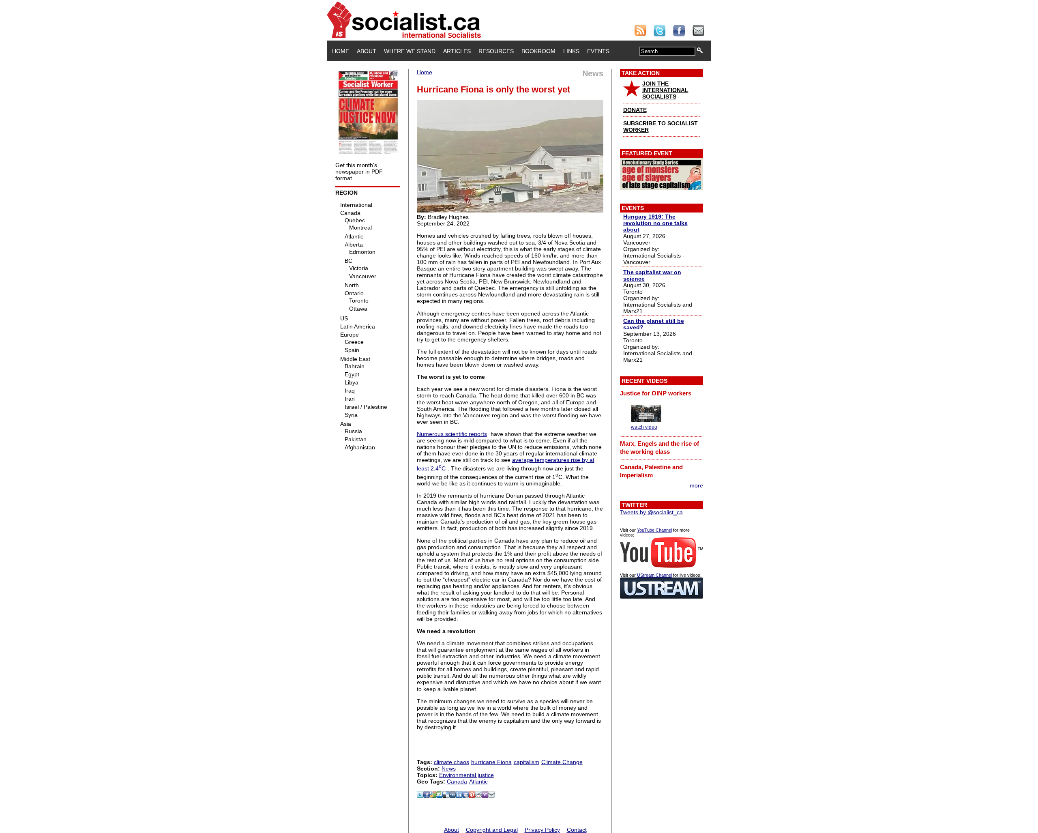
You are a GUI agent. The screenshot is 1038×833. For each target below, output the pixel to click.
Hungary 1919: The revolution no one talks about (655, 223)
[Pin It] (472, 795)
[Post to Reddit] (478, 795)
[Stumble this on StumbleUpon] (439, 795)
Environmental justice (466, 775)
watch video (644, 427)
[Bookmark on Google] (433, 795)
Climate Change (562, 762)
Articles (457, 51)
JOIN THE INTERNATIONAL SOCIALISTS (665, 90)
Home (340, 51)
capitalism (526, 762)
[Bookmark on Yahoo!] (485, 795)
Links (571, 51)
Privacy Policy (542, 830)
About (366, 51)
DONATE (635, 110)
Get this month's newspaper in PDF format (359, 171)
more (696, 485)
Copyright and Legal (492, 830)
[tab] (661, 393)
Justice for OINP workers (655, 393)
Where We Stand (409, 51)
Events (598, 51)
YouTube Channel (654, 530)
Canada (457, 781)
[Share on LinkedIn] (459, 795)
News (449, 768)
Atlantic (478, 781)
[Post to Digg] (452, 795)
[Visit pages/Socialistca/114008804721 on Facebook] (426, 795)
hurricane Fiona (491, 762)
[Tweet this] (420, 795)
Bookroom (538, 51)
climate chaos (451, 762)
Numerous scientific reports (452, 434)
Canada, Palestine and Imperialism (651, 471)
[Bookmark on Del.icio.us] (446, 795)
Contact (577, 830)
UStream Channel (654, 575)
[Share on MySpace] (465, 795)
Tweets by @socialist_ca (651, 512)
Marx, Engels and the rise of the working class (659, 447)
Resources (496, 51)
